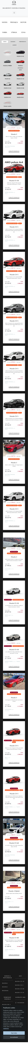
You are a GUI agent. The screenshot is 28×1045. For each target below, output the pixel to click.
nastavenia (6, 1028)
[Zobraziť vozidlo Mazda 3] (14, 681)
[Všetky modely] (7, 51)
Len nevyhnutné (14, 1037)
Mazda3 (5, 986)
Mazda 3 (14, 134)
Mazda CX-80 (14, 938)
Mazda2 (5, 983)
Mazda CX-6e (19, 992)
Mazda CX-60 (14, 843)
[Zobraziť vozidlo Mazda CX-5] (14, 729)
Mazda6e (5, 990)
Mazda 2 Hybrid (13, 891)
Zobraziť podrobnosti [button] (14, 151)
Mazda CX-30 (14, 180)
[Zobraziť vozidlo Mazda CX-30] (14, 589)
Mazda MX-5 (6, 1004)
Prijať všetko (14, 1033)
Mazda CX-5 (14, 227)
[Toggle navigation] (14, 12)
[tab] (4, 22)
